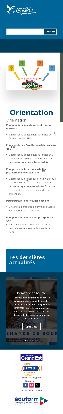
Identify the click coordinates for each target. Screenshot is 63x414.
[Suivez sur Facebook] (25, 385)
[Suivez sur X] (37, 385)
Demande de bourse (31, 293)
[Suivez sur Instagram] (31, 385)
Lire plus (31, 327)
